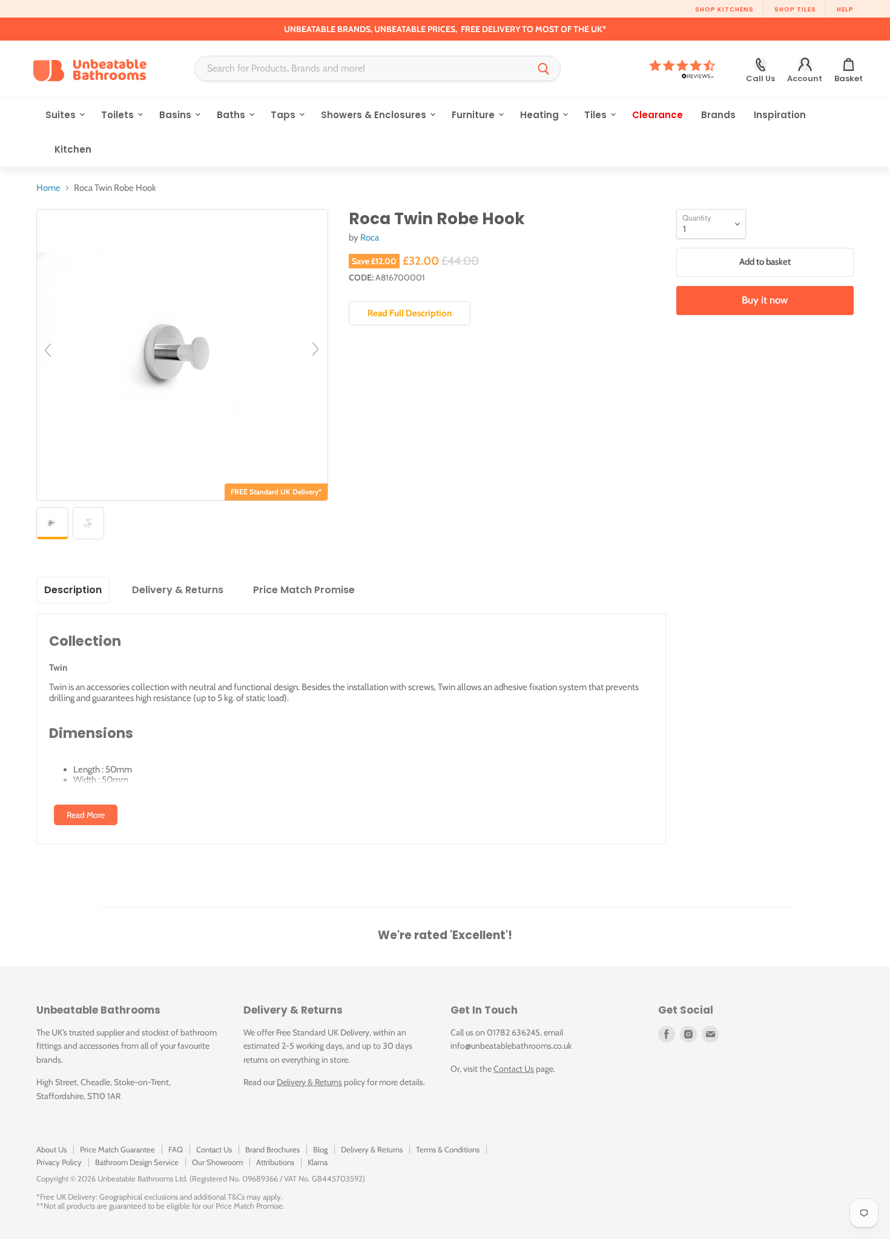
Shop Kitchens (724, 9)
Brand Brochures (272, 1149)
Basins (176, 114)
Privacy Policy (59, 1162)
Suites (61, 114)
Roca (369, 237)
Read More (86, 814)
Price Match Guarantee (117, 1149)
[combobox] (361, 68)
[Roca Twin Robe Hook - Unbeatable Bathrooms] (52, 523)
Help (845, 9)
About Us (51, 1149)
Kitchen (72, 149)
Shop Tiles (795, 9)
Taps (284, 114)
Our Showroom (217, 1162)
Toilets (118, 114)
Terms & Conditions (448, 1149)
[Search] (543, 68)
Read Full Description (410, 313)
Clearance (657, 114)
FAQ (175, 1149)
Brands (718, 114)
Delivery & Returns (309, 1082)
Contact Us (513, 1068)
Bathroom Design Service (137, 1162)
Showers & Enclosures (375, 114)
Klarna (318, 1162)
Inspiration (780, 114)
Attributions (275, 1162)
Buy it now (765, 300)
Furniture (474, 114)
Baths (232, 114)
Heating (540, 114)
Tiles (596, 114)
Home (48, 188)
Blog (320, 1149)
